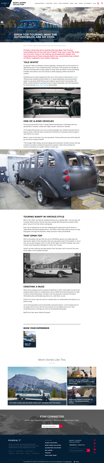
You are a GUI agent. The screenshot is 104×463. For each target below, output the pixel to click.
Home (24, 45)
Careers (11, 453)
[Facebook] (94, 440)
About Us (11, 451)
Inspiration (19, 451)
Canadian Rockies (39, 3)
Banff (74, 77)
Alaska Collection (51, 442)
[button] (4, 179)
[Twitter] (94, 443)
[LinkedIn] (94, 452)
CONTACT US (81, 445)
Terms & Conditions (40, 460)
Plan (94, 3)
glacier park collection (53, 447)
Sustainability (88, 3)
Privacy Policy (21, 460)
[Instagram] (94, 446)
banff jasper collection (53, 445)
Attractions (49, 3)
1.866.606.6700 (73, 445)
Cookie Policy (68, 461)
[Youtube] (94, 449)
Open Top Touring (37, 45)
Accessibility (35, 453)
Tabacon (48, 452)
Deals (76, 3)
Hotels (55, 3)
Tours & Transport (63, 3)
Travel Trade (20, 453)
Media (27, 453)
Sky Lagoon (48, 450)
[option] (52, 179)
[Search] (102, 3)
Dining (71, 3)
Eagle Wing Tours (50, 455)
